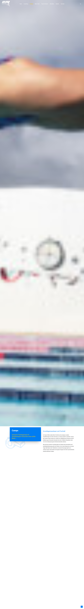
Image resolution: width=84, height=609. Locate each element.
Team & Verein (44, 3)
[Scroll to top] (82, 606)
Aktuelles (52, 3)
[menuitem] (21, 4)
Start (21, 3)
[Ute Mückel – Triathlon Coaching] (6, 4)
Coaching (26, 3)
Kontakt (62, 3)
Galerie (57, 3)
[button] (81, 4)
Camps (31, 3)
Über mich (37, 3)
